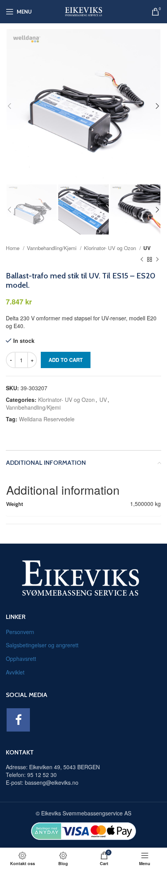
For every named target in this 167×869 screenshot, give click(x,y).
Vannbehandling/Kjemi (52, 248)
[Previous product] (142, 259)
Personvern (20, 632)
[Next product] (157, 259)
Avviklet (15, 672)
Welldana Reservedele (47, 419)
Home (13, 248)
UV (147, 248)
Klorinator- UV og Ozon (110, 248)
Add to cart (66, 359)
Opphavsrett (21, 658)
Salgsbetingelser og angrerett (42, 645)
